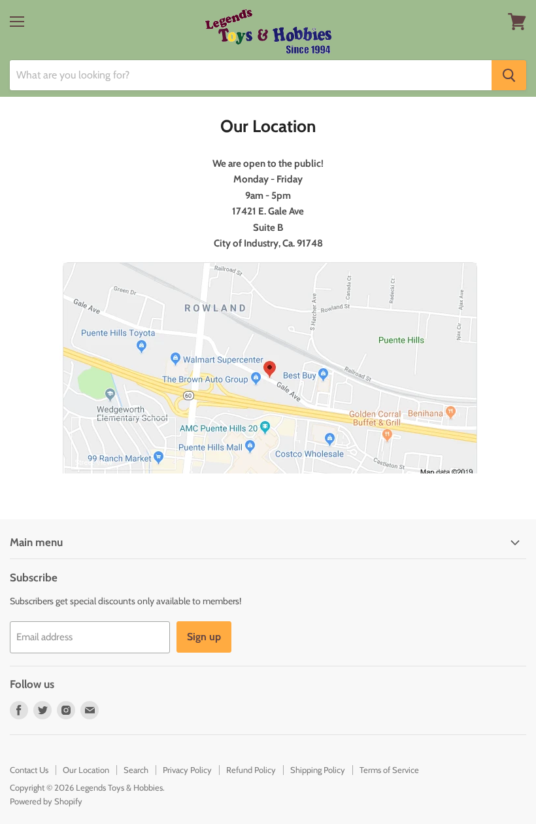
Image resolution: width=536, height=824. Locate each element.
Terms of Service (389, 769)
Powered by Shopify (46, 801)
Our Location (86, 769)
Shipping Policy (317, 769)
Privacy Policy (187, 769)
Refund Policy (251, 769)
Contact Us (29, 769)
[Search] (509, 75)
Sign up (204, 636)
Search (136, 769)
